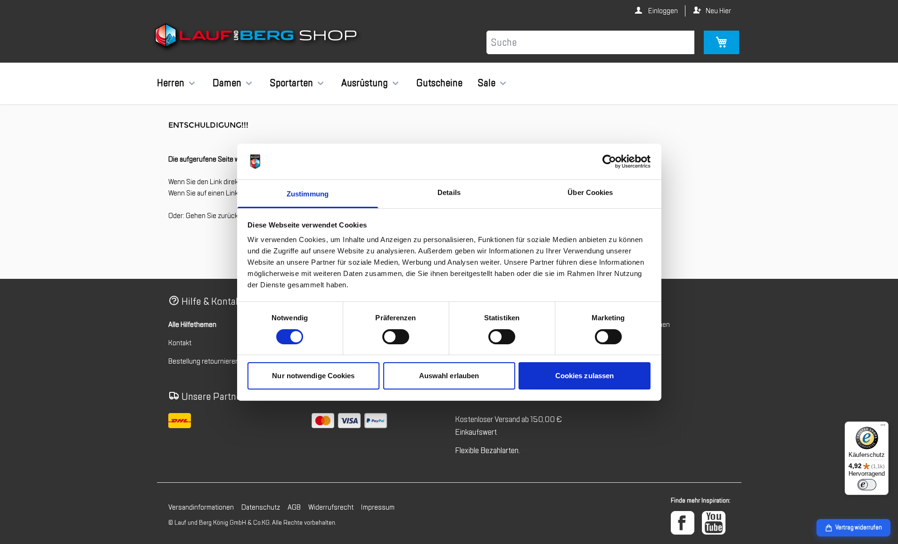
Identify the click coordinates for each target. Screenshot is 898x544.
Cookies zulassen (584, 376)
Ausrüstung (364, 82)
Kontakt (179, 343)
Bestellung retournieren (203, 361)
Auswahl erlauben (449, 376)
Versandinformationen (201, 507)
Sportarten (291, 82)
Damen (227, 82)
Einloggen (662, 11)
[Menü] (883, 427)
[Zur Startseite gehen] (257, 37)
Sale (486, 82)
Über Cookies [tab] (590, 192)
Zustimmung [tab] (308, 194)
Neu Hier (718, 11)
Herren (170, 82)
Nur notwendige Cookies (313, 376)
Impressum (378, 507)
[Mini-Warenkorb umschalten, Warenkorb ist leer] (721, 42)
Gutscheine (439, 82)
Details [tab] (449, 192)
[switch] (395, 336)
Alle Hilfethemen (192, 324)
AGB (294, 507)
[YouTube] (713, 523)
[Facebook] (682, 523)
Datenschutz (260, 507)
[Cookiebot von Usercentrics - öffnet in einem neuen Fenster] (609, 161)
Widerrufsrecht (331, 507)
